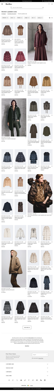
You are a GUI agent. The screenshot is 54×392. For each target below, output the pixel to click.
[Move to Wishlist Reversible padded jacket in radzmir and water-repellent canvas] (52, 140)
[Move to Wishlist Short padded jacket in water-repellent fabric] (25, 242)
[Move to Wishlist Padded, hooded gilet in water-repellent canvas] (25, 39)
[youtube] (21, 380)
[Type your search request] (42, 7)
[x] (17, 380)
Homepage (3, 13)
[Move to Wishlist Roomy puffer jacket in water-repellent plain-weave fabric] (12, 65)
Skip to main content (5, 0)
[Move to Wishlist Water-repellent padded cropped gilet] (25, 90)
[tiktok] (25, 380)
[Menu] (2, 4)
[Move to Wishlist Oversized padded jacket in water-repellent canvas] (12, 90)
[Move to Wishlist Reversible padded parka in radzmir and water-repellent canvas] (38, 90)
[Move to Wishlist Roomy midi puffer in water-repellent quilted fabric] (38, 166)
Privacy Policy (40, 358)
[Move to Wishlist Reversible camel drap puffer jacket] (12, 191)
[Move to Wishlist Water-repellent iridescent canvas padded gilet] (52, 166)
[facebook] (13, 380)
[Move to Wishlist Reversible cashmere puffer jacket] (25, 288)
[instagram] (9, 380)
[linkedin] (44, 380)
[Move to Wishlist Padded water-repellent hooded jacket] (52, 90)
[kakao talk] (37, 380)
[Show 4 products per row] (52, 17)
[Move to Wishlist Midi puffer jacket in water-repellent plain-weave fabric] (52, 267)
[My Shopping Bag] (52, 4)
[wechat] (40, 380)
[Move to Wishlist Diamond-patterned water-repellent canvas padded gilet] (25, 191)
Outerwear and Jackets (12, 13)
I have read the (38, 358)
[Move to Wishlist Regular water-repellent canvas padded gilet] (25, 216)
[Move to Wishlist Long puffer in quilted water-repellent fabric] (52, 291)
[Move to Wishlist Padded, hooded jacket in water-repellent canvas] (12, 39)
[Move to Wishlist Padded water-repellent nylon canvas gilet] (12, 242)
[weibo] (33, 380)
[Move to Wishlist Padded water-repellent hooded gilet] (25, 137)
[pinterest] (29, 380)
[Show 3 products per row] (49, 17)
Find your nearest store (48, 1)
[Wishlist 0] (49, 4)
